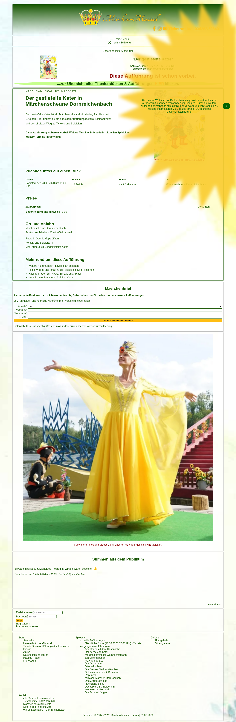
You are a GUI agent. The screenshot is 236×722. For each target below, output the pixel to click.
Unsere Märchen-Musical (37, 643)
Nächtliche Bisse (94, 683)
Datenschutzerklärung (179, 111)
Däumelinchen (93, 666)
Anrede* (22, 306)
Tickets (137, 643)
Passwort (21, 616)
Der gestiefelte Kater (96, 652)
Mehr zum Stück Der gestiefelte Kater (47, 247)
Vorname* (21, 309)
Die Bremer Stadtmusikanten (101, 669)
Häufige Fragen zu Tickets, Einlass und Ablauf (54, 273)
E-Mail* (23, 317)
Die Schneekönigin (96, 692)
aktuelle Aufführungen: (93, 640)
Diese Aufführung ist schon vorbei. (51, 646)
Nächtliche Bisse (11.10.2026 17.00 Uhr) (108, 643)
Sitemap (87, 715)
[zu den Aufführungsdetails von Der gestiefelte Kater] (48, 67)
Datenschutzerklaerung (98, 326)
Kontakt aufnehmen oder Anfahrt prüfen (50, 277)
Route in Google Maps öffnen (42, 238)
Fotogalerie (161, 640)
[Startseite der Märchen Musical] (90, 18)
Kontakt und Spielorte (38, 242)
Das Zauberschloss (96, 681)
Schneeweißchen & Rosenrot (101, 672)
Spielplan (80, 637)
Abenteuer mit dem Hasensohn (102, 649)
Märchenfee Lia (94, 660)
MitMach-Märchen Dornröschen (103, 678)
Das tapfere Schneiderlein (100, 686)
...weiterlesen (213, 604)
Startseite (28, 640)
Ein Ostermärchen (95, 657)
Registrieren (23, 623)
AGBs (26, 652)
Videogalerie (162, 643)
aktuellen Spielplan (117, 132)
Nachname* (20, 313)
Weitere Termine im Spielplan (43, 136)
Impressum (29, 660)
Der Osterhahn (93, 663)
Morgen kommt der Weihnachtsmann (106, 655)
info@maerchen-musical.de (39, 698)
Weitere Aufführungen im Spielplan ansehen (53, 265)
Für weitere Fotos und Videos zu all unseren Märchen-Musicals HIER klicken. (118, 544)
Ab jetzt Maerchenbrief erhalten (118, 320)
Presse (27, 649)
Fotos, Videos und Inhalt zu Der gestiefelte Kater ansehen (61, 269)
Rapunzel (90, 675)
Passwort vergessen (27, 626)
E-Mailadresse (24, 612)
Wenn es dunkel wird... (98, 689)
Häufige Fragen (32, 657)
